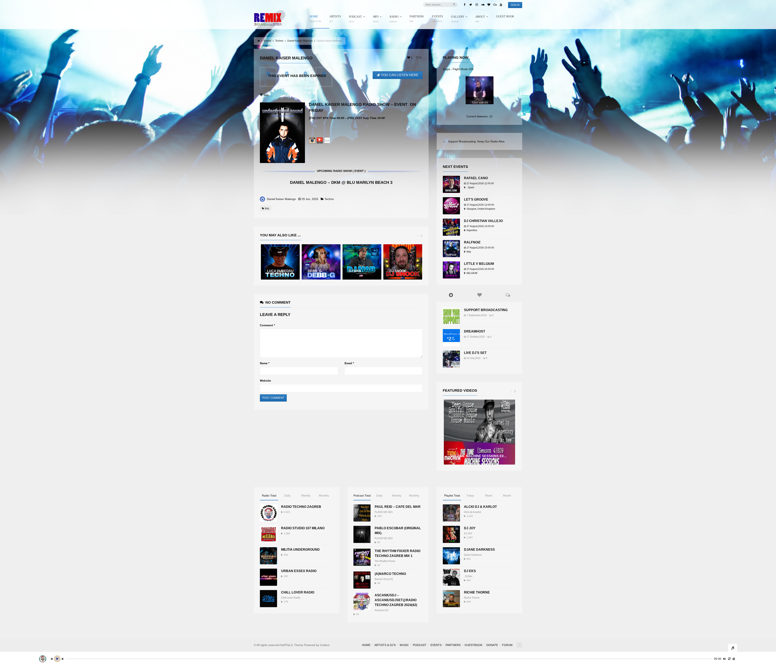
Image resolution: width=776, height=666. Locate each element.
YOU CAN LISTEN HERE (399, 75)
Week (488, 495)
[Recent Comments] (508, 295)
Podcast (355, 19)
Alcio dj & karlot (472, 512)
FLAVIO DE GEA (384, 512)
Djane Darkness (479, 549)
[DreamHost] (451, 337)
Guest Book (505, 16)
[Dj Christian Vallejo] (451, 227)
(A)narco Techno (390, 574)
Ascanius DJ (381, 610)
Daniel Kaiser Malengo (281, 199)
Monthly (324, 495)
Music (404, 645)
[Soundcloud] (482, 4)
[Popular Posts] (479, 295)
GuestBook (473, 645)
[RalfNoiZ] (451, 248)
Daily (287, 495)
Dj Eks (468, 576)
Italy (267, 208)
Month (507, 495)
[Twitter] (470, 4)
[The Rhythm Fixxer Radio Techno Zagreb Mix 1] (362, 557)
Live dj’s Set (475, 353)
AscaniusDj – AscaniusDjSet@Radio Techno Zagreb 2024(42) (396, 600)
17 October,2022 (476, 336)
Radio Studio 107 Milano (303, 528)
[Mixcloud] (495, 4)
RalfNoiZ (472, 242)
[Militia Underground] (268, 555)
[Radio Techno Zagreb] (268, 513)
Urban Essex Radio (298, 571)
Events (437, 19)
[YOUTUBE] (319, 141)
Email (349, 363)
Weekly (305, 495)
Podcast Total (362, 495)
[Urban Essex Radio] (268, 577)
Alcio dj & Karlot (480, 506)
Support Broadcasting (486, 310)
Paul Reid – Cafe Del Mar (398, 506)
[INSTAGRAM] (312, 141)
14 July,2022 (474, 358)
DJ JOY (470, 528)
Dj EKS (470, 571)
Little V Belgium (479, 263)
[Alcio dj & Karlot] (451, 513)
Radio (394, 19)
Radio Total (269, 495)
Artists (335, 19)
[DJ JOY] (451, 534)
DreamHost (474, 331)
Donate (492, 645)
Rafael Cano (476, 178)
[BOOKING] (327, 141)
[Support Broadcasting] (451, 316)
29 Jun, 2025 (310, 199)
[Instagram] (476, 4)
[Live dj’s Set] (451, 359)
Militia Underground (300, 549)
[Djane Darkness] (451, 555)
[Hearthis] (488, 4)
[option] (280, 262)
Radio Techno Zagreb (301, 506)
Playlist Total (452, 495)
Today (470, 495)
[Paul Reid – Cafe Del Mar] (362, 513)
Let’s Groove (476, 199)
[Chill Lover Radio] (268, 598)
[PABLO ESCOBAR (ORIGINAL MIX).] (362, 534)
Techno (329, 199)
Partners (417, 19)
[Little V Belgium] (451, 270)
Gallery (457, 19)
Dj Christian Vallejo (483, 221)
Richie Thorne (477, 592)
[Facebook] (464, 4)
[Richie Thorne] (451, 598)
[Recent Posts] (451, 295)
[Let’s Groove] (451, 205)
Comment (267, 325)
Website (265, 380)
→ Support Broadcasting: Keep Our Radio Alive (474, 141)
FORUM (507, 645)
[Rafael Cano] (451, 184)
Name (264, 363)
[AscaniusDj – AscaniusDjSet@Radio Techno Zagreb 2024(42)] (362, 601)
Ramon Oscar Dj (384, 579)
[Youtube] (501, 4)
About (480, 19)
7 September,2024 (477, 315)
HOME (315, 19)
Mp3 (376, 19)
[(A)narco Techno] (362, 580)
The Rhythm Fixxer (385, 561)
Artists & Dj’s (385, 645)
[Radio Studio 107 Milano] (268, 534)
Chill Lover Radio (297, 592)
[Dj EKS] (451, 577)
